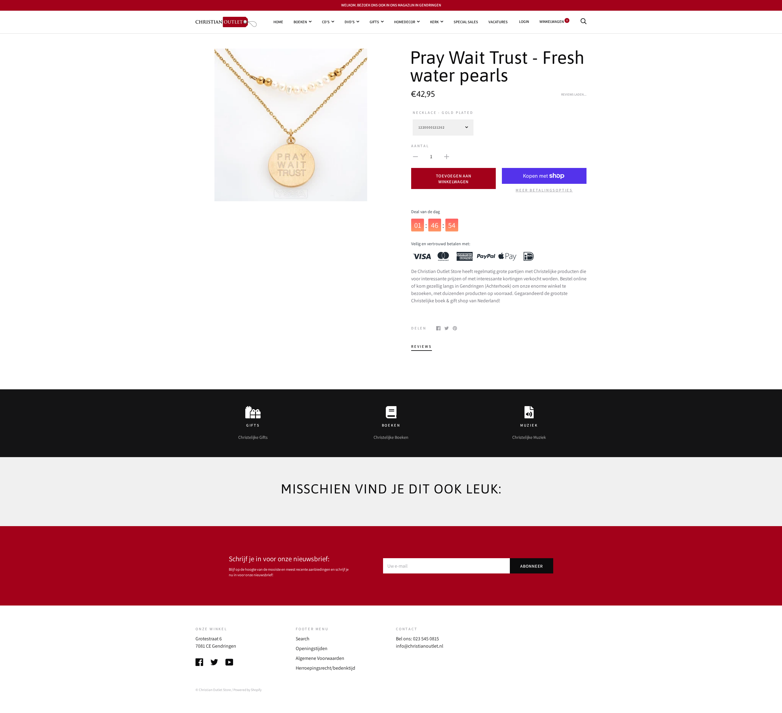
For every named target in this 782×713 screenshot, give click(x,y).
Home (278, 21)
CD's (326, 21)
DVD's (350, 21)
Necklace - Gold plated (443, 112)
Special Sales (466, 21)
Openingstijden (311, 648)
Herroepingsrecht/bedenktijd (325, 668)
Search (302, 638)
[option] (291, 125)
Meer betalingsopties (544, 190)
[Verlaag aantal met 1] (415, 156)
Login (524, 21)
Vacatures (498, 21)
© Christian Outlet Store (213, 689)
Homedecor (404, 21)
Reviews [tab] (421, 346)
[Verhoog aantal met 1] (446, 156)
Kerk (434, 21)
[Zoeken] (583, 21)
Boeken (300, 21)
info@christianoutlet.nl (419, 646)
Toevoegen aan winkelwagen (453, 178)
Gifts (374, 21)
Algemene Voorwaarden (320, 658)
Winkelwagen (553, 21)
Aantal (420, 145)
